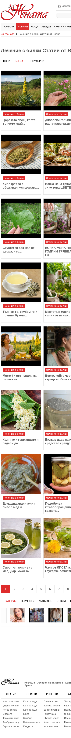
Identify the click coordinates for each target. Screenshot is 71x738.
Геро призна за (11, 726)
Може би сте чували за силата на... (20, 377)
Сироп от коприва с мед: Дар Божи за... (18, 569)
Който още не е (52, 722)
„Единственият (11, 705)
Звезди (46, 26)
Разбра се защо (11, 722)
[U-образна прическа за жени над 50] (17, 615)
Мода (34, 26)
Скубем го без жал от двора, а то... (18, 249)
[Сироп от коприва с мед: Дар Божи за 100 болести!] (21, 538)
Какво (26, 714)
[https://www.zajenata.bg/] (10, 681)
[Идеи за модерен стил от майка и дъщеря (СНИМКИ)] (36, 615)
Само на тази (51, 701)
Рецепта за (50, 714)
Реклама (29, 682)
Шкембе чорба (51, 718)
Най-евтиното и (31, 722)
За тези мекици (52, 709)
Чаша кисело (51, 726)
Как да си (28, 726)
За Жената (7, 33)
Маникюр (45, 601)
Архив (28, 685)
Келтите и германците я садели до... (20, 441)
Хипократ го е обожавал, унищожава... (21, 185)
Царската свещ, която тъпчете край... (19, 121)
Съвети (32, 694)
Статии (11, 694)
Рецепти (52, 694)
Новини (23, 26)
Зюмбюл (27, 718)
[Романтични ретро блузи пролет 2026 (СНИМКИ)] (55, 615)
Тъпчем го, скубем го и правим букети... (20, 313)
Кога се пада (30, 701)
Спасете (7, 714)
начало (9, 26)
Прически (27, 601)
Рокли (61, 601)
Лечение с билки (14, 114)
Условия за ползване (50, 682)
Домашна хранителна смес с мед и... (19, 505)
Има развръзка (11, 701)
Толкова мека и (52, 705)
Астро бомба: (10, 709)
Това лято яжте (11, 718)
